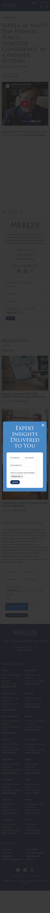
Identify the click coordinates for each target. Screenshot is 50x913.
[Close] (43, 425)
